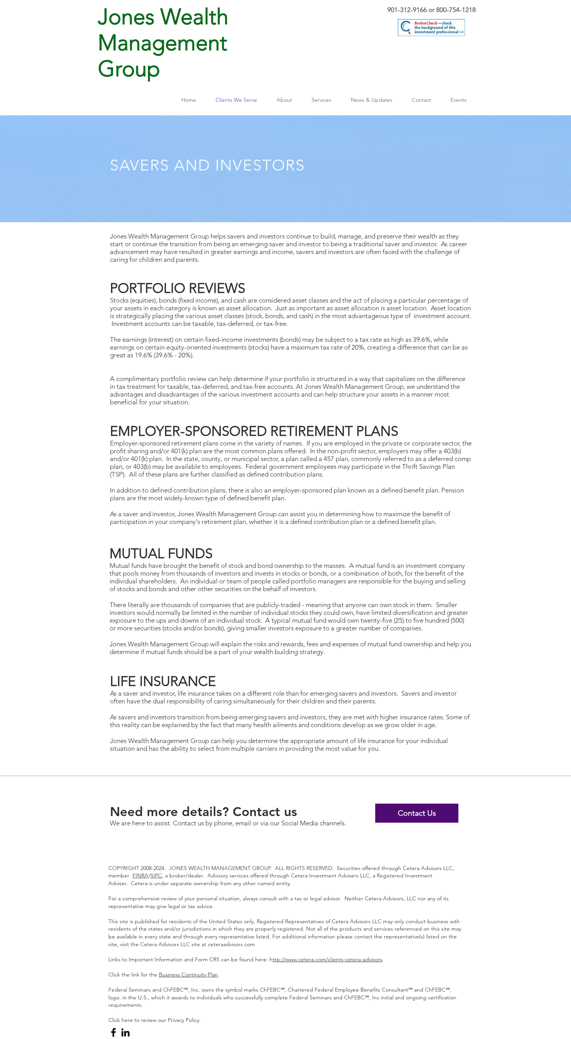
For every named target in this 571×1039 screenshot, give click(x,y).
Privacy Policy (183, 1019)
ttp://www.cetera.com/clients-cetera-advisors (327, 959)
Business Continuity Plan (188, 974)
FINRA (140, 875)
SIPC (156, 875)
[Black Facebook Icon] (113, 1032)
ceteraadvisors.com (231, 944)
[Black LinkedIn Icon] (125, 1032)
